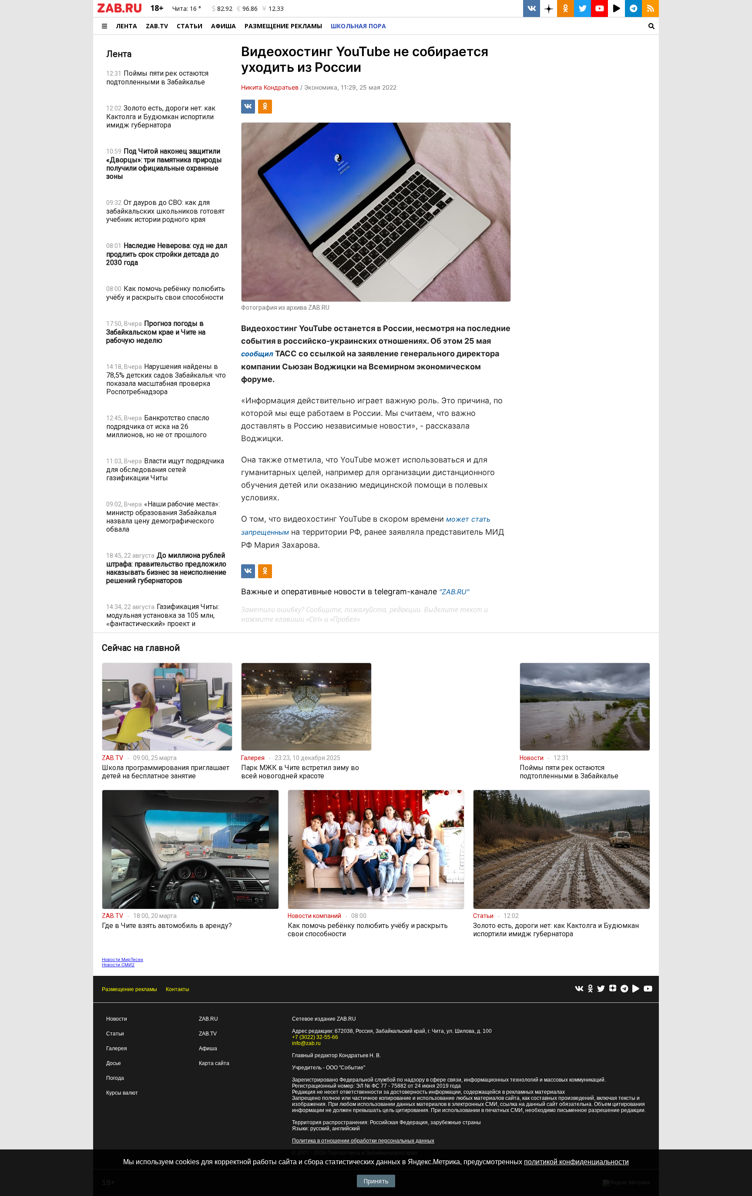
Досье (113, 1063)
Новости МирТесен (122, 959)
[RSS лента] (650, 8)
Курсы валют (122, 1093)
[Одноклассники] (590, 989)
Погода (115, 1078)
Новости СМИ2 (118, 964)
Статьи (189, 26)
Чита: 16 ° (186, 8)
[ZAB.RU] (119, 11)
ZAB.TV (157, 26)
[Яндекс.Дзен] (612, 989)
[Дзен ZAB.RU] (548, 8)
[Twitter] (601, 989)
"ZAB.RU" (454, 591)
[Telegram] (624, 989)
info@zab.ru (306, 1043)
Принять (376, 1181)
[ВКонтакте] (579, 989)
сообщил (257, 353)
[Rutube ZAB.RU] (616, 8)
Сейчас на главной (141, 648)
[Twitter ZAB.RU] (582, 8)
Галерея (116, 1048)
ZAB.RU (208, 1019)
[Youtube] (648, 989)
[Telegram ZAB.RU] (633, 8)
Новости (116, 1019)
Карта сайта (214, 1063)
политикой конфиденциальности (576, 1162)
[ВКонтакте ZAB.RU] (531, 8)
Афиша (223, 26)
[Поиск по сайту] (524, 25)
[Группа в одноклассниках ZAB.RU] (565, 8)
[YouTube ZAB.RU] (599, 8)
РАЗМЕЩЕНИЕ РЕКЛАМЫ (283, 26)
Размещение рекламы (129, 989)
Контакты (177, 989)
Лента (126, 26)
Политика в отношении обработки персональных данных (363, 1141)
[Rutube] (635, 989)
